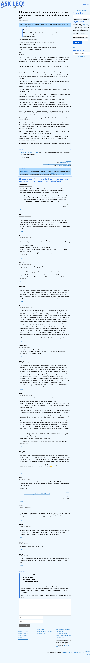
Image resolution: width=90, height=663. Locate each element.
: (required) (81, 37)
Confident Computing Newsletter (44, 631)
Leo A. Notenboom (24, 20)
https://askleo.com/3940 (65, 162)
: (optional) (79, 33)
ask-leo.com (68, 161)
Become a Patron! (41, 629)
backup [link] (67, 136)
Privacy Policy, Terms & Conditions (63, 635)
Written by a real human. (81, 10)
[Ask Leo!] (14, 4)
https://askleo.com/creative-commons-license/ (73, 652)
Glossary (20, 637)
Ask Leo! (52, 173)
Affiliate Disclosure (60, 637)
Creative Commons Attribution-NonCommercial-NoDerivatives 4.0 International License (65, 651)
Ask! (19, 629)
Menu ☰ (85, 4)
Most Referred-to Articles (23, 631)
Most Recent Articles (22, 635)
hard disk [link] (29, 76)
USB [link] (57, 73)
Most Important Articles (23, 633)
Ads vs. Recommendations (61, 633)
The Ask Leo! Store (41, 633)
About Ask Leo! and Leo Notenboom (63, 629)
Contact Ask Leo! (59, 631)
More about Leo (60, 174)
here (74, 47)
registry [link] (38, 104)
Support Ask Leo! (81, 56)
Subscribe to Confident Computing (29, 152)
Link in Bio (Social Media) (23, 639)
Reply (21, 210)
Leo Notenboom (24, 171)
